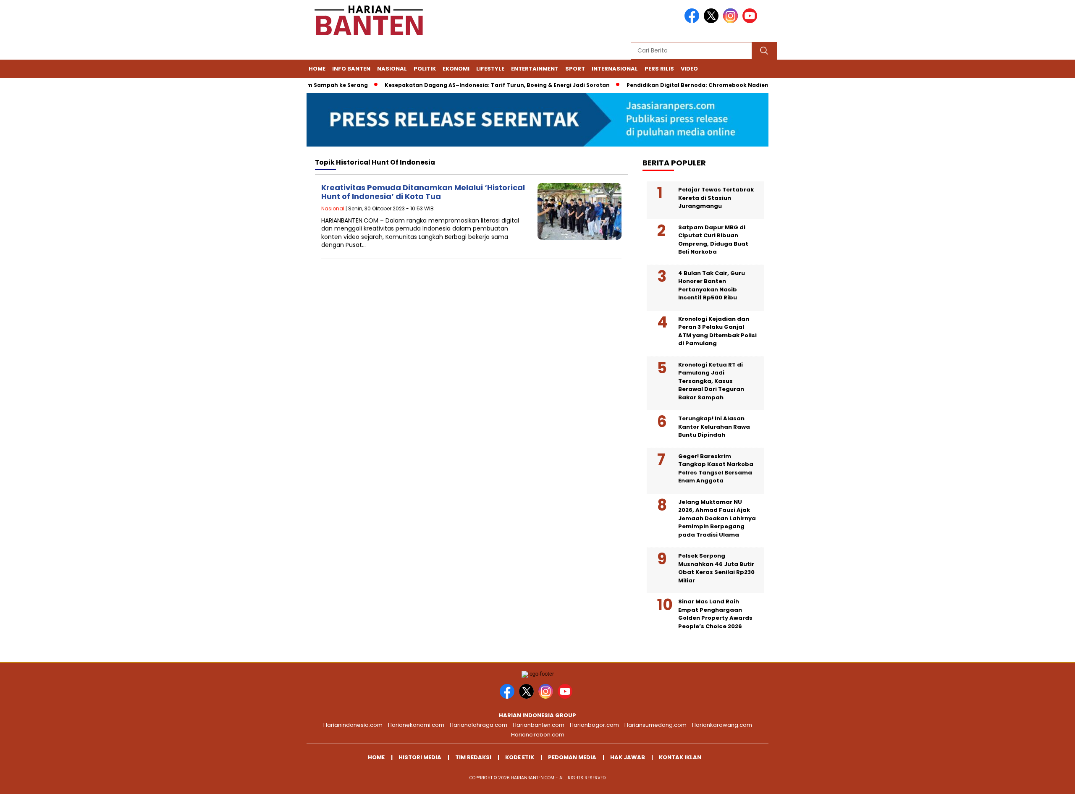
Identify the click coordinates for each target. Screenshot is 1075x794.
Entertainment (534, 69)
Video (689, 69)
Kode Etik (519, 757)
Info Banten (351, 69)
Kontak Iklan (680, 757)
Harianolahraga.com (478, 725)
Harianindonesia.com (353, 725)
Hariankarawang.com (722, 725)
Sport (575, 69)
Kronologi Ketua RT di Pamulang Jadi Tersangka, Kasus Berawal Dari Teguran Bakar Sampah (711, 381)
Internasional (615, 69)
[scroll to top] (1036, 781)
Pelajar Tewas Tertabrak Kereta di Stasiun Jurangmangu (716, 198)
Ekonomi (456, 69)
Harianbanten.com (538, 725)
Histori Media (420, 757)
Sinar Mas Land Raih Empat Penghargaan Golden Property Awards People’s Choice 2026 (715, 613)
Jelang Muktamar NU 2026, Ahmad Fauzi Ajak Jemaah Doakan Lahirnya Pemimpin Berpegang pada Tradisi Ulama (717, 518)
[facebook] (693, 21)
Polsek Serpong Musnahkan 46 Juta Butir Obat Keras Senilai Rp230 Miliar (716, 568)
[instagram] (732, 21)
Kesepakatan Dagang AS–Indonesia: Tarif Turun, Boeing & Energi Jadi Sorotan (481, 85)
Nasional (392, 69)
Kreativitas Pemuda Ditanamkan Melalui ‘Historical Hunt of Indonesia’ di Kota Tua (423, 192)
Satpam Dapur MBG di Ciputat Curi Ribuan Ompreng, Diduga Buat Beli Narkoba (713, 239)
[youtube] (751, 21)
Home (317, 69)
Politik (425, 69)
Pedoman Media (572, 757)
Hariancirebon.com (537, 735)
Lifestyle (490, 69)
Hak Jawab (627, 757)
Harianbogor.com (594, 725)
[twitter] (712, 21)
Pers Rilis (659, 69)
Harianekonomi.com (416, 725)
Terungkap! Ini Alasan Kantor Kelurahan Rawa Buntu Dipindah (714, 426)
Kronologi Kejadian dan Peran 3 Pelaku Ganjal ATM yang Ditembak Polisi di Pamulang (717, 331)
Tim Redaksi (473, 757)
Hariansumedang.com (655, 725)
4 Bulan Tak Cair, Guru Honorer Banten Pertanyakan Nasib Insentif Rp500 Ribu (711, 285)
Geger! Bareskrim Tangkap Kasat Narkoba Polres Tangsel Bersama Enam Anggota (715, 468)
